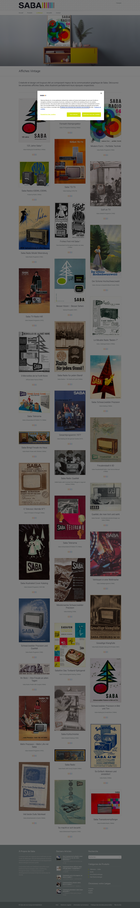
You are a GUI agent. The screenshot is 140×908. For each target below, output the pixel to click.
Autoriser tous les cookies (91, 114)
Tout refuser (74, 114)
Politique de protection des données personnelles (74, 107)
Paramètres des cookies (48, 114)
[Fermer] (101, 93)
